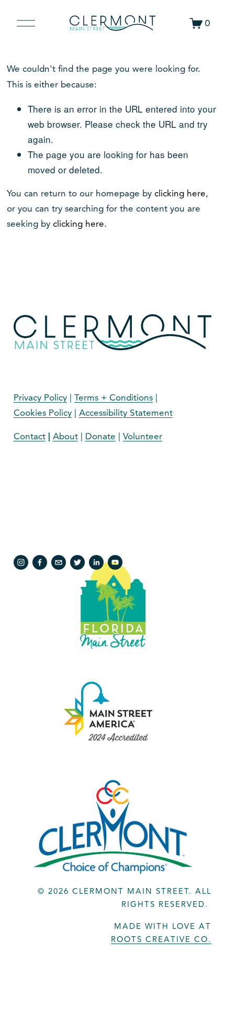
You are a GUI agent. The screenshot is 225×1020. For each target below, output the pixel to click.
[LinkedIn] (96, 562)
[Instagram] (21, 562)
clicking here (180, 193)
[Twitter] (77, 562)
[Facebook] (39, 562)
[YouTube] (115, 562)
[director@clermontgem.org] (58, 562)
